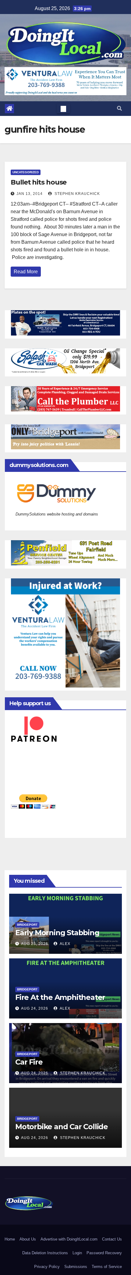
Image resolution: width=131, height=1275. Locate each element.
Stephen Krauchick (76, 194)
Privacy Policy (47, 1266)
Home (10, 1239)
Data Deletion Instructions (45, 1253)
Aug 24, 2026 (34, 1008)
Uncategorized (25, 172)
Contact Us (112, 1239)
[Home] (9, 108)
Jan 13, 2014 (29, 194)
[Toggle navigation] (63, 108)
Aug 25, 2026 (34, 944)
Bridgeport (27, 924)
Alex (64, 944)
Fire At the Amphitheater (60, 997)
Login (77, 1253)
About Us (27, 1239)
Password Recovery (104, 1253)
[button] (119, 108)
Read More (26, 271)
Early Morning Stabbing (57, 932)
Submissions (75, 1266)
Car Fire (28, 1062)
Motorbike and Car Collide (61, 1126)
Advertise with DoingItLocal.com (69, 1239)
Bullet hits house (38, 182)
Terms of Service (107, 1266)
